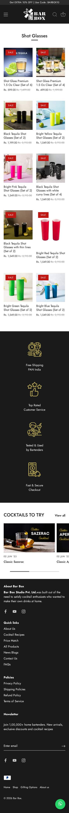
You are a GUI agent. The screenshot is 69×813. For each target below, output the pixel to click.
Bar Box (17, 798)
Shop (15, 787)
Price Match (11, 640)
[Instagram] (23, 611)
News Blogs (11, 652)
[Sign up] (63, 746)
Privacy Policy (12, 683)
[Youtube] (14, 611)
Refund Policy (12, 695)
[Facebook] (5, 611)
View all (60, 515)
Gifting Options (29, 787)
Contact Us (10, 658)
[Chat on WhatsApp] (60, 804)
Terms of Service (14, 701)
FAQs (7, 664)
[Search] (55, 15)
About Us (9, 629)
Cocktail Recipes (14, 634)
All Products (11, 646)
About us (44, 787)
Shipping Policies (14, 689)
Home (7, 787)
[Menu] (6, 14)
